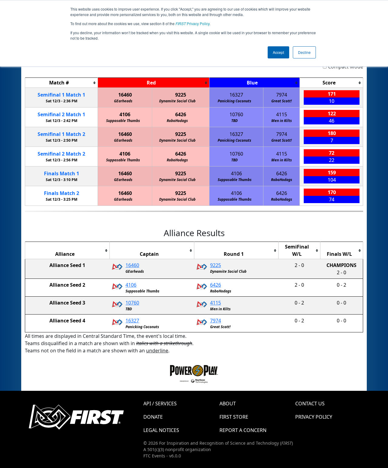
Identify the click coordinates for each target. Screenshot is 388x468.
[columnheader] (61, 83)
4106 (124, 114)
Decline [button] (304, 52)
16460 (125, 94)
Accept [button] (278, 52)
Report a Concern (242, 430)
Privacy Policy (192, 23)
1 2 (61, 134)
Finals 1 (61, 173)
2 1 (61, 114)
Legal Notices (161, 430)
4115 (281, 114)
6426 (180, 114)
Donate (153, 417)
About (227, 403)
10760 (236, 114)
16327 (236, 94)
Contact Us (310, 403)
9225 (180, 94)
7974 (281, 94)
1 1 (61, 94)
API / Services (160, 403)
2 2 (61, 153)
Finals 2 (61, 193)
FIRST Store (233, 417)
